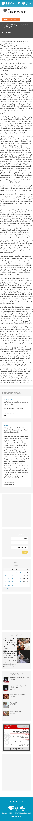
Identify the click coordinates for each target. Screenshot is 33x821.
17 (16, 578)
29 (9, 585)
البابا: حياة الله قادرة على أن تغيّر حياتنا (19, 677)
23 (12, 582)
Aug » (8, 589)
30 (12, 585)
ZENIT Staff (5, 34)
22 (9, 582)
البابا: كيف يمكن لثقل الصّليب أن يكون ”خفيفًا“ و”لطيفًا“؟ (19, 686)
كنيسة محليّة (8, 399)
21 (5, 582)
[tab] (10, 726)
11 (20, 575)
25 (20, 582)
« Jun (4, 589)
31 (16, 585)
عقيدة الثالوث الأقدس (15, 711)
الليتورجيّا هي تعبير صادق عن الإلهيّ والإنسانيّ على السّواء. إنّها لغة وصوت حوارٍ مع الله (10, 642)
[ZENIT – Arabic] (9, 3)
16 (12, 578)
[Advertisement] (16, 510)
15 (9, 578)
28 (5, 585)
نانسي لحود (7, 415)
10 (16, 575)
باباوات (6, 425)
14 (5, 578)
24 (16, 582)
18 (20, 578)
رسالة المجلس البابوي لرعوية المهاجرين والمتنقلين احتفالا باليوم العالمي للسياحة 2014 (16, 429)
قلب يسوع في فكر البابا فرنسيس (18, 694)
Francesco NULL (9, 484)
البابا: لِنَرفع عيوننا (14, 702)
